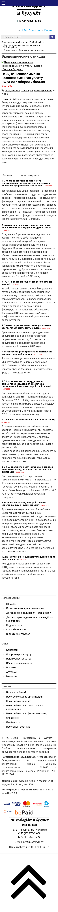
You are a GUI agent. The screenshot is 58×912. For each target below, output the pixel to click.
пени (7, 90)
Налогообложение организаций (24, 696)
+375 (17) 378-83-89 (22, 829)
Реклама (11, 667)
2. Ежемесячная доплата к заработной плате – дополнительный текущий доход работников (27, 226)
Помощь (11, 603)
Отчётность (13, 722)
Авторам (11, 672)
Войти (24, 30)
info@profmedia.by (33, 842)
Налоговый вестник (18, 726)
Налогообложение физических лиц (26, 713)
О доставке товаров (18, 634)
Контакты (12, 649)
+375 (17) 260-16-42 (29, 837)
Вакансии (11, 676)
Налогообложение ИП (19, 701)
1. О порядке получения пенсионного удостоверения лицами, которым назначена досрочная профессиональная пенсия (26, 183)
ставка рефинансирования (36, 90)
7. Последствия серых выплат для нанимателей (28, 419)
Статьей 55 (8, 99)
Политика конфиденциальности (25, 608)
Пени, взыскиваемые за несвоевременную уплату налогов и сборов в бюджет (24, 78)
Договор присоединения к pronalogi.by (28, 612)
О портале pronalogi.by (18, 654)
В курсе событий (16, 692)
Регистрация (34, 30)
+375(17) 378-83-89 (29, 21)
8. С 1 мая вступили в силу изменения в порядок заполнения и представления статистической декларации (27, 469)
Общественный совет (19, 663)
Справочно (12, 717)
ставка (15, 90)
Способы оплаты (16, 629)
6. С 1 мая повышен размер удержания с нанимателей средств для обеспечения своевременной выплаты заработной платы (26, 384)
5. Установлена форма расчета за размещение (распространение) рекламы (27, 352)
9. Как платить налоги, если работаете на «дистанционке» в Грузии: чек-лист (24, 503)
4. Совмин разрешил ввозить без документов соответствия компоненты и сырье (26, 326)
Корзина (48, 30)
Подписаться (14, 625)
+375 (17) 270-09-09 (29, 833)
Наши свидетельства (18, 658)
